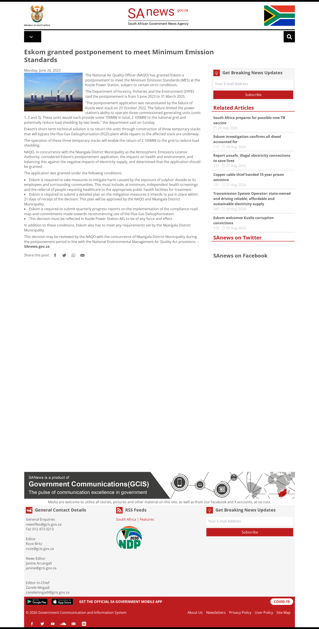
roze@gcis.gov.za (40, 548)
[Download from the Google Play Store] (37, 601)
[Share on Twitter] (64, 255)
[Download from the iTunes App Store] (62, 601)
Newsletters (216, 612)
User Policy (264, 612)
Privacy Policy (240, 612)
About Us (195, 612)
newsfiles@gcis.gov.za (43, 524)
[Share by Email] (82, 255)
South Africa (126, 519)
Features (147, 519)
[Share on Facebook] (55, 255)
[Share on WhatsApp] (73, 255)
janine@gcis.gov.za (41, 568)
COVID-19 (282, 601)
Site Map (283, 612)
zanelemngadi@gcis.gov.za (47, 592)
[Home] (37, 15)
